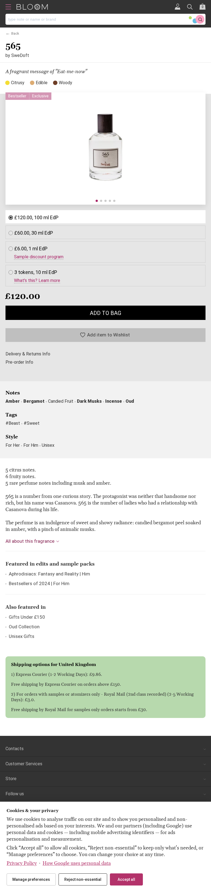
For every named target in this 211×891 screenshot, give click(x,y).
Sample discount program (38, 256)
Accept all (126, 879)
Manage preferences (31, 879)
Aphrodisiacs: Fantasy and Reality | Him (49, 574)
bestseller (17, 96)
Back (15, 32)
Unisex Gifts (21, 636)
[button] (97, 201)
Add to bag (105, 313)
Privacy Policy (22, 863)
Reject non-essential (82, 879)
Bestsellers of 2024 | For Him (39, 583)
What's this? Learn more (37, 280)
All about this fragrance (29, 541)
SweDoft (20, 55)
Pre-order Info (19, 362)
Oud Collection (24, 626)
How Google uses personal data (77, 863)
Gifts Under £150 (27, 617)
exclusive (40, 96)
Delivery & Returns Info (27, 354)
